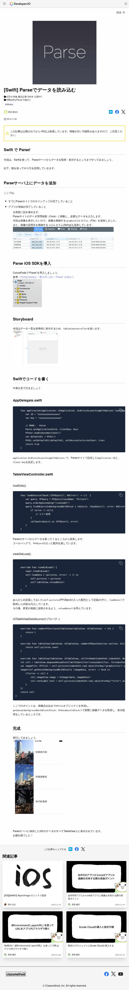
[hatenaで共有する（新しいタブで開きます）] (111, 112)
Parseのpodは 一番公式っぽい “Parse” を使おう (47, 277)
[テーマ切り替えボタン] (126, 4)
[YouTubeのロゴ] (120, 974)
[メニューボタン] (4, 4)
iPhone (10, 104)
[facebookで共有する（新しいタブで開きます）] (117, 112)
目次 (118, 12)
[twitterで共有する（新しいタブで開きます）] (123, 112)
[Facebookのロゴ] (106, 974)
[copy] (121, 410)
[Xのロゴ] (113, 974)
